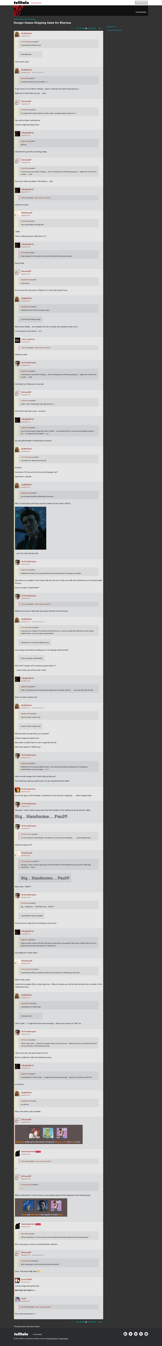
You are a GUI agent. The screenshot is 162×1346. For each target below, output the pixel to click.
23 (77, 28)
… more (46, 769)
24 (80, 28)
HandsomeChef (28, 1151)
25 (83, 28)
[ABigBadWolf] (17, 133)
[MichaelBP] (17, 102)
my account (141, 3)
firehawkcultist (28, 789)
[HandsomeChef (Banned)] (17, 1153)
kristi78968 (26, 1279)
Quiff (23, 1298)
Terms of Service (52, 1338)
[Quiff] (17, 1299)
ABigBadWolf (27, 133)
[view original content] (42, 198)
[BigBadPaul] (17, 34)
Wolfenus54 (25, 110)
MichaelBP (24, 78)
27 (89, 28)
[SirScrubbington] (17, 363)
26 (86, 28)
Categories (141, 12)
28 (92, 28)
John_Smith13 (28, 339)
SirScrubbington (26, 42)
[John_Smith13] (17, 340)
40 (100, 28)
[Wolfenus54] (17, 213)
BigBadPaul (26, 33)
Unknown (24, 198)
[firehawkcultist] (17, 790)
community (36, 3)
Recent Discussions (114, 30)
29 (95, 28)
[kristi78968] (17, 1280)
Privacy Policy (63, 1338)
